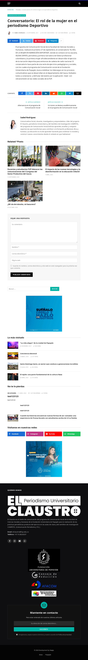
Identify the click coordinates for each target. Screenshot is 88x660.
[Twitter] (10, 58)
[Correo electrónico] (10, 80)
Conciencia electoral (28, 353)
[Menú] (9, 3)
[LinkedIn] (10, 63)
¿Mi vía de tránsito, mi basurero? (22, 204)
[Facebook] (10, 53)
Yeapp (52, 650)
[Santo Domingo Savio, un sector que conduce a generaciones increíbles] (13, 366)
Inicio (41, 655)
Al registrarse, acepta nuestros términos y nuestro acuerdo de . (45, 635)
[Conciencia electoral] (13, 355)
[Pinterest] (10, 69)
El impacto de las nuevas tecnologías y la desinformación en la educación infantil (62, 170)
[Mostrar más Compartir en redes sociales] (61, 41)
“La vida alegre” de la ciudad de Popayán (36, 343)
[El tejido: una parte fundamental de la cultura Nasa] (13, 376)
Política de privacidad (64, 635)
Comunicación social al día (16, 15)
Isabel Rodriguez (20, 33)
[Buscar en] (79, 3)
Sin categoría (12, 393)
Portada (18, 10)
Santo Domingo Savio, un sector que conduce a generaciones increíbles (49, 364)
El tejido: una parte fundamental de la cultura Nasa (41, 374)
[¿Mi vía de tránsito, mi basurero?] (25, 191)
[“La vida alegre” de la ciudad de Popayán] (13, 345)
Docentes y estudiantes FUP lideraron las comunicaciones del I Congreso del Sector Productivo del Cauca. (25, 171)
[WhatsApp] (10, 74)
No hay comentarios (48, 33)
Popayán (48, 655)
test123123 (13, 396)
